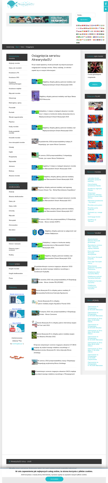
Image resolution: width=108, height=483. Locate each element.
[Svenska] (92, 28)
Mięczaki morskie (14, 93)
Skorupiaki (12, 220)
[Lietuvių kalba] (104, 28)
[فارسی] (100, 31)
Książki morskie (14, 268)
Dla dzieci (12, 230)
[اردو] (100, 34)
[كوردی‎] (92, 40)
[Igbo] (83, 37)
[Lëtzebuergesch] (96, 40)
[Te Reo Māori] (94, 37)
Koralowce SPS (14, 77)
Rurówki (11, 112)
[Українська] (83, 31)
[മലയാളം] (79, 40)
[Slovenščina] (81, 31)
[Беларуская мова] (83, 34)
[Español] (90, 28)
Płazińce (11, 122)
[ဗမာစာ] (104, 37)
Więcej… (95, 84)
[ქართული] (96, 34)
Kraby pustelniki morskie (14, 132)
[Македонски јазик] (86, 34)
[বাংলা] (102, 34)
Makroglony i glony (15, 103)
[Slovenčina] (79, 31)
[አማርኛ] (88, 40)
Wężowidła (12, 161)
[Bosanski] (104, 34)
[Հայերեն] (90, 34)
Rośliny (11, 255)
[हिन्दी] (102, 25)
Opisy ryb (12, 201)
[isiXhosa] (79, 42)
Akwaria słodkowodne (16, 196)
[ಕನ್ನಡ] (86, 37)
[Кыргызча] (94, 40)
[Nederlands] (92, 25)
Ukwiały (11, 147)
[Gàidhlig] (102, 40)
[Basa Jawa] (85, 37)
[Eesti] (88, 31)
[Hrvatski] (86, 25)
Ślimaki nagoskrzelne (16, 117)
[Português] (85, 28)
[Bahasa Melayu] (104, 31)
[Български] (81, 25)
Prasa (11, 278)
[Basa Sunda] (83, 40)
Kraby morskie (13, 126)
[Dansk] (90, 25)
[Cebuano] (77, 37)
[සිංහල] (81, 40)
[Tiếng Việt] (85, 31)
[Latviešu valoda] (102, 28)
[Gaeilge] (79, 34)
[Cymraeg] (81, 34)
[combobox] (85, 15)
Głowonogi (12, 98)
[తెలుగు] (100, 37)
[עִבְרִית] (98, 28)
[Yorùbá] (102, 37)
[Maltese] (94, 31)
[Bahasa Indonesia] (100, 28)
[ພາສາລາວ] (90, 37)
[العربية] (79, 25)
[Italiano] (104, 25)
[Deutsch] (98, 25)
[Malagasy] (77, 40)
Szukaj (84, 19)
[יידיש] (88, 34)
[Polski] (83, 28)
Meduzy (11, 171)
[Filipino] (96, 28)
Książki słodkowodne (16, 273)
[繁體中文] (85, 25)
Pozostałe (12, 107)
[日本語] (77, 28)
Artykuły (11, 192)
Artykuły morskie (14, 63)
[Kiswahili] (77, 34)
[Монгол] (96, 37)
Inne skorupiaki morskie (17, 142)
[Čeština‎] (88, 25)
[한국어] (79, 28)
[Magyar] (92, 31)
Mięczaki (12, 215)
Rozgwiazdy (13, 157)
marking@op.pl (17, 344)
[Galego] (90, 31)
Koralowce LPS (14, 73)
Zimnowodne (13, 225)
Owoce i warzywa (14, 244)
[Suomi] (94, 25)
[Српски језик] (77, 31)
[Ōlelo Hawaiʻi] (90, 40)
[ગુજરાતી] (81, 37)
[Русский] (88, 28)
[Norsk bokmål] (81, 28)
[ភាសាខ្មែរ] (88, 37)
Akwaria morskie (14, 176)
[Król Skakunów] (39, 19)
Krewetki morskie (14, 137)
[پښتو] (98, 40)
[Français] (96, 25)
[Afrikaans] (102, 31)
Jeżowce (12, 166)
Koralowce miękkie (15, 88)
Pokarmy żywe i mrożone (14, 249)
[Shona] (104, 40)
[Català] (94, 28)
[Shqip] (86, 31)
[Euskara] (94, 34)
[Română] (86, 28)
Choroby (12, 211)
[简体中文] (83, 25)
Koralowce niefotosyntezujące (15, 83)
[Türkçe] (98, 31)
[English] (77, 25)
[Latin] (92, 37)
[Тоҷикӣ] (85, 40)
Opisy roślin (13, 206)
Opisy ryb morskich (15, 68)
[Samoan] (100, 40)
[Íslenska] (85, 34)
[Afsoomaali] (98, 37)
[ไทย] (96, 31)
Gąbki (11, 152)
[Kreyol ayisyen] (98, 34)
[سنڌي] (77, 42)
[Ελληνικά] (100, 25)
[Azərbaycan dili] (92, 34)
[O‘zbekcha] (86, 40)
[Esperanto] (79, 37)
